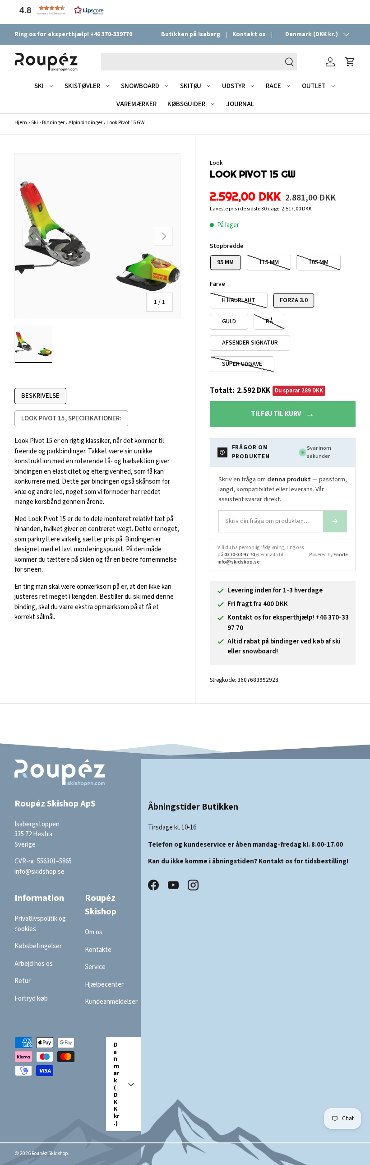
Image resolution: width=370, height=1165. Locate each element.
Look (216, 162)
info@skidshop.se (238, 562)
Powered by (328, 554)
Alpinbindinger (85, 122)
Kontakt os (249, 34)
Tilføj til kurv (276, 414)
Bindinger (53, 122)
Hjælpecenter (104, 984)
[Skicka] (335, 521)
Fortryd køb (31, 998)
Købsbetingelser (38, 946)
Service (95, 967)
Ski (34, 122)
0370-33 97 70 (239, 555)
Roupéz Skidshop (50, 1153)
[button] (59, 10)
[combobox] (199, 61)
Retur (22, 981)
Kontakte (98, 950)
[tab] (40, 396)
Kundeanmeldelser (111, 1002)
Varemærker (136, 104)
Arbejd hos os (33, 964)
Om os (93, 932)
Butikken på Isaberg (190, 34)
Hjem (20, 122)
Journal (240, 104)
